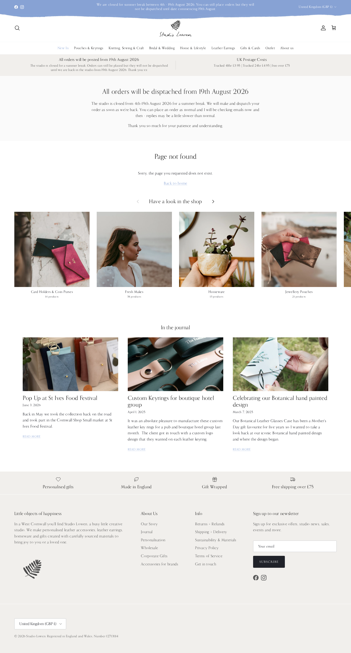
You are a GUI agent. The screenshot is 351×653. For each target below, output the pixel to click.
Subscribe (269, 562)
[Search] (17, 28)
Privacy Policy (207, 548)
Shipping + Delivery (211, 532)
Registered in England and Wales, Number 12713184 (82, 636)
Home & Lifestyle (193, 48)
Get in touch (205, 564)
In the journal (175, 327)
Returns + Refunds (210, 524)
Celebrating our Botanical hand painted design (280, 401)
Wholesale (149, 548)
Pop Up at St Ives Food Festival (60, 398)
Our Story (149, 524)
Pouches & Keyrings (88, 48)
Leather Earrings (223, 48)
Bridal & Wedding (162, 48)
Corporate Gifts (154, 556)
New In (63, 48)
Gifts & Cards (250, 48)
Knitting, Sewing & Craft (126, 48)
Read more (32, 436)
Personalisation (153, 540)
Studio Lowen (36, 636)
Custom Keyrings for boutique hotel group (171, 401)
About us (286, 48)
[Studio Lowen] (176, 28)
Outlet (270, 48)
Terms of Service (208, 556)
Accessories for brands (159, 564)
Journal (146, 532)
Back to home (175, 183)
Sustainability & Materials (215, 540)
